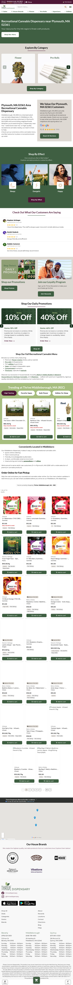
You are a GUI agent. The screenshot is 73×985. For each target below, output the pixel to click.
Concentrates (10, 368)
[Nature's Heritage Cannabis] (12, 870)
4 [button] (36, 789)
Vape (7, 366)
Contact (41, 919)
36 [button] (46, 789)
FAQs (40, 928)
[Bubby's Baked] (36, 858)
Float (58, 418)
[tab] (9, 393)
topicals (23, 370)
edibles (11, 364)
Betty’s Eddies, (42, 375)
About (40, 911)
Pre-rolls (8, 362)
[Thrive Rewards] (63, 2)
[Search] (65, 7)
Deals (3, 914)
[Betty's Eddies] (12, 858)
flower (14, 360)
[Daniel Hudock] (4, 233)
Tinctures (8, 370)
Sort (68, 983)
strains (19, 360)
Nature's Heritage (7, 556)
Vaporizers (56, 11)
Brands (3, 922)
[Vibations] (36, 870)
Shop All (4, 911)
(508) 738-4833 (31, 935)
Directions (41, 922)
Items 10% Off (10, 328)
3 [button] (33, 789)
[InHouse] (60, 858)
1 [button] (26, 789)
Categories (5, 916)
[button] (19, 2)
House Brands (18, 11)
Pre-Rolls (43, 11)
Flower (31, 11)
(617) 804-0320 (55, 935)
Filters (5, 983)
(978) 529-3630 (6, 935)
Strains (3, 919)
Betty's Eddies (30, 600)
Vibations (35, 377)
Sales (5, 11)
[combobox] (39, 7)
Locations (41, 916)
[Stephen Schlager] (4, 221)
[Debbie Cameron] (4, 245)
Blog (39, 925)
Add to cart (16, 437)
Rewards (41, 914)
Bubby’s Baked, (54, 375)
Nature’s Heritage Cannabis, (17, 377)
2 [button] (29, 789)
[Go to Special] (18, 316)
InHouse (6, 418)
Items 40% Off (47, 328)
